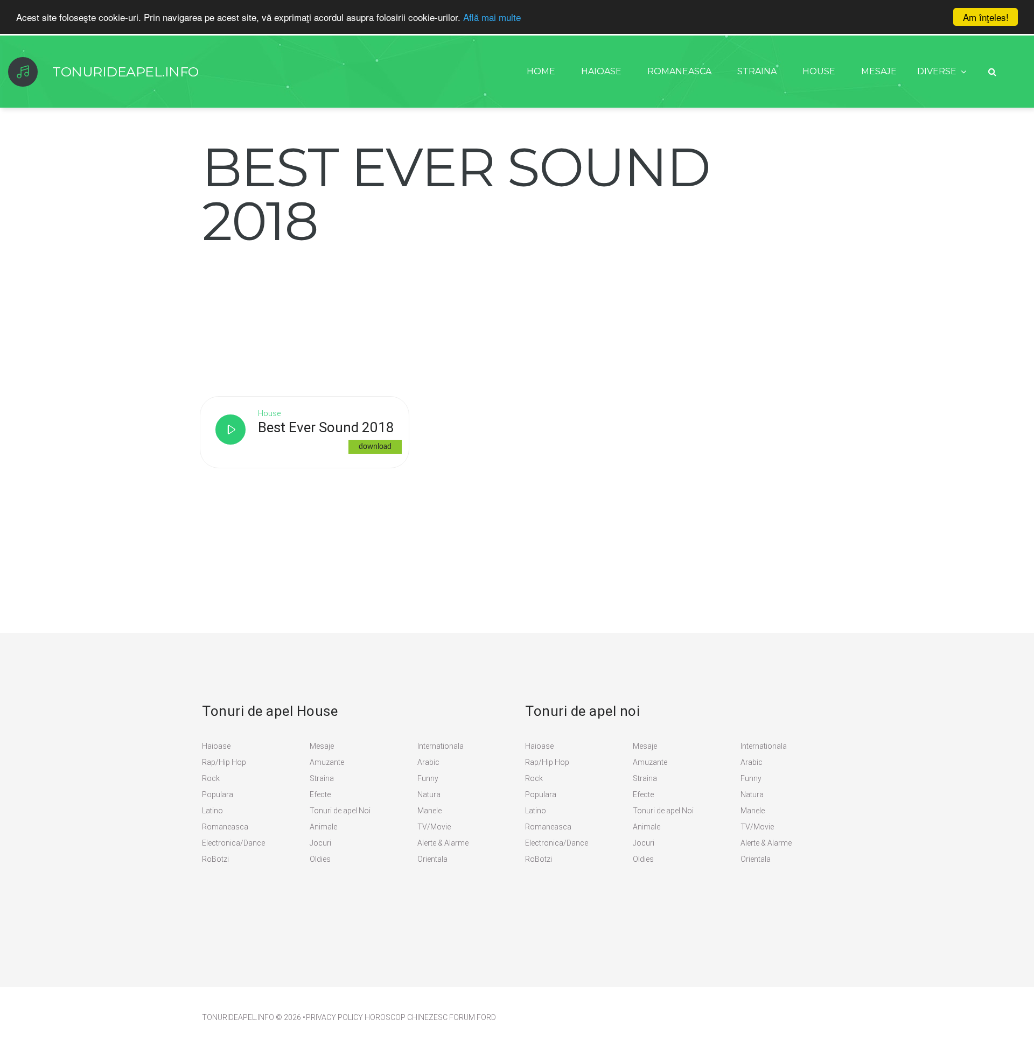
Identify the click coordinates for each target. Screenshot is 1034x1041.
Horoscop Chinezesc (406, 1017)
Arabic (428, 762)
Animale (323, 826)
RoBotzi (215, 859)
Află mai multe (492, 17)
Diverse (936, 71)
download (375, 447)
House (818, 71)
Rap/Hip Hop (224, 762)
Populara (217, 794)
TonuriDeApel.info (238, 1017)
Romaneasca (679, 71)
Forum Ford (472, 1017)
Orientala (432, 859)
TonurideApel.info (125, 72)
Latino (212, 810)
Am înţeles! (986, 17)
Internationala (440, 746)
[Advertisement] (283, 315)
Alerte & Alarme (443, 843)
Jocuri (320, 843)
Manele (429, 810)
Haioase (601, 71)
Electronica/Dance (233, 843)
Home (541, 71)
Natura (429, 794)
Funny (427, 778)
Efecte (320, 794)
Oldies (320, 859)
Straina (757, 71)
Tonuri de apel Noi (340, 810)
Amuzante (327, 762)
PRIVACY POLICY (334, 1017)
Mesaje (879, 71)
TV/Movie (434, 826)
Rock (211, 778)
